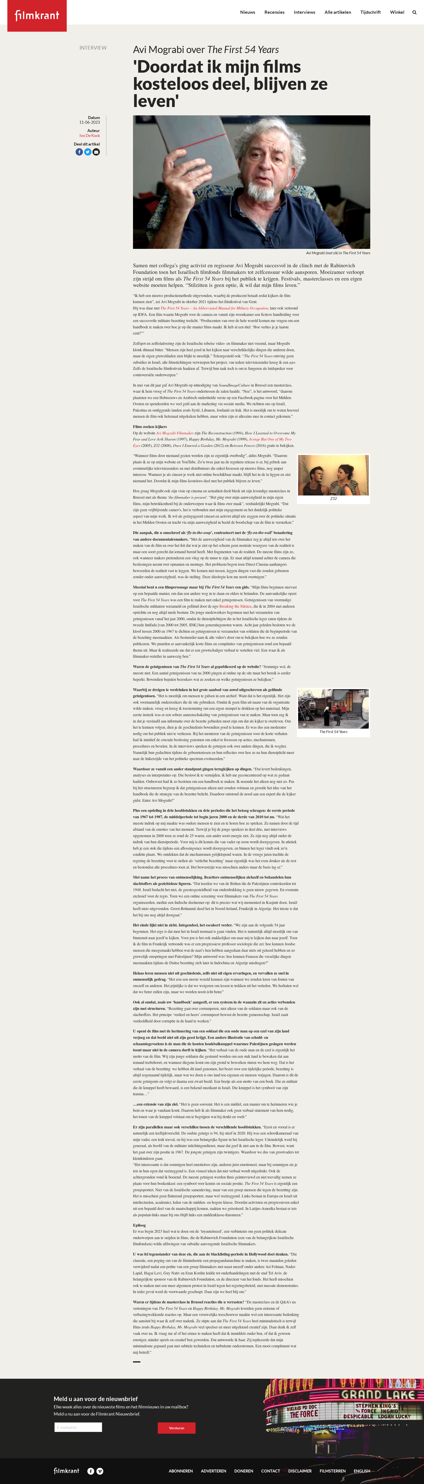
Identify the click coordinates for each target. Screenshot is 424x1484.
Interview (93, 48)
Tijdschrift (370, 12)
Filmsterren (333, 1471)
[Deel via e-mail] (96, 152)
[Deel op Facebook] (79, 152)
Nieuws (247, 12)
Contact (270, 1471)
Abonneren (181, 1471)
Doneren (243, 1471)
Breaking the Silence (235, 606)
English (362, 1471)
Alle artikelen (338, 12)
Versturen (176, 1428)
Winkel (397, 12)
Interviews (304, 12)
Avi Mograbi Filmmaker (175, 432)
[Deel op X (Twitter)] (88, 152)
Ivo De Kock (90, 135)
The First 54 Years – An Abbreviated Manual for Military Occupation (214, 307)
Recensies (275, 12)
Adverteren (213, 1471)
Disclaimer (300, 1471)
